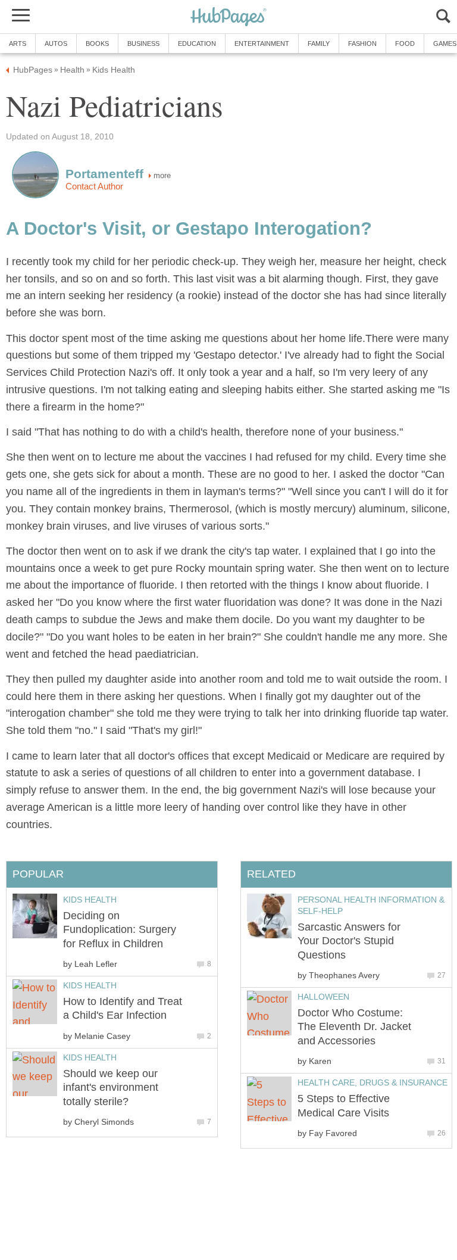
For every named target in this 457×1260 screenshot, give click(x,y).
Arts (17, 43)
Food (405, 43)
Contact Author (94, 186)
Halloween (323, 996)
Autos (56, 43)
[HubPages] (228, 17)
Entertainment (261, 43)
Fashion (362, 43)
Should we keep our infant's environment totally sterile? (110, 1087)
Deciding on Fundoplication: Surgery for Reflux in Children (119, 930)
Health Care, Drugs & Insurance (372, 1082)
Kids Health (90, 899)
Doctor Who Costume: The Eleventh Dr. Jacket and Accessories (354, 1027)
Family (319, 43)
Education (197, 43)
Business (143, 43)
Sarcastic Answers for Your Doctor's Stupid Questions (349, 941)
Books (97, 43)
